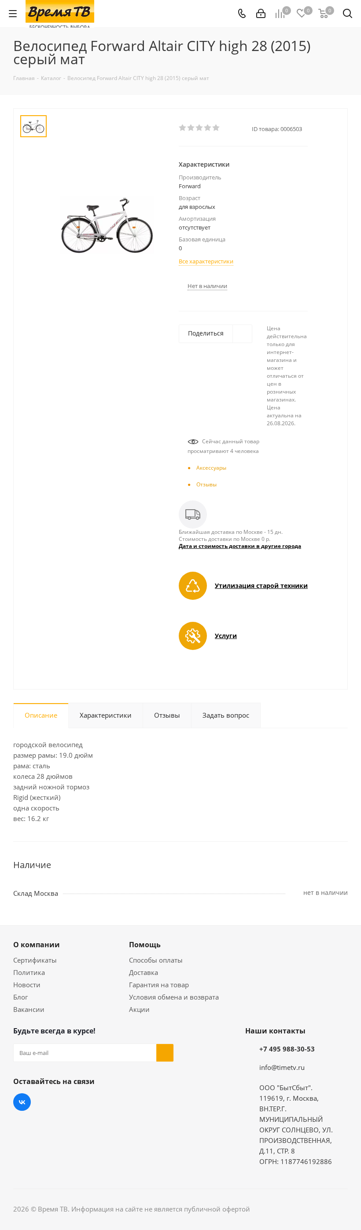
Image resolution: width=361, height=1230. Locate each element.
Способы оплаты (156, 960)
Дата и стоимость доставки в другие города (240, 546)
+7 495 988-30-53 (287, 1048)
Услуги (226, 635)
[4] (208, 127)
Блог (20, 997)
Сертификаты (35, 960)
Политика (29, 972)
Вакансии (28, 1009)
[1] (183, 127)
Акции (139, 1009)
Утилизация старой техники (261, 585)
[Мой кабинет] (260, 13)
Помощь (145, 944)
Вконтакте (22, 1102)
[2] (191, 127)
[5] (216, 127)
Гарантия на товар (159, 984)
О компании (36, 944)
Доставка (143, 972)
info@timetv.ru (282, 1067)
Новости (27, 984)
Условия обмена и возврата (174, 997)
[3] (199, 127)
